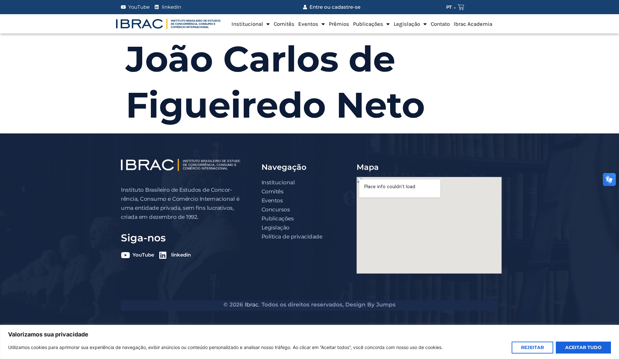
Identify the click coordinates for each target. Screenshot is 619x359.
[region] (309, 342)
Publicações (368, 24)
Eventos (308, 24)
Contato (440, 24)
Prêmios (339, 24)
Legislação (407, 24)
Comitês (284, 24)
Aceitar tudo (583, 347)
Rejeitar (532, 347)
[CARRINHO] (461, 7)
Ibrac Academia (473, 24)
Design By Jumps (370, 304)
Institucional (247, 24)
